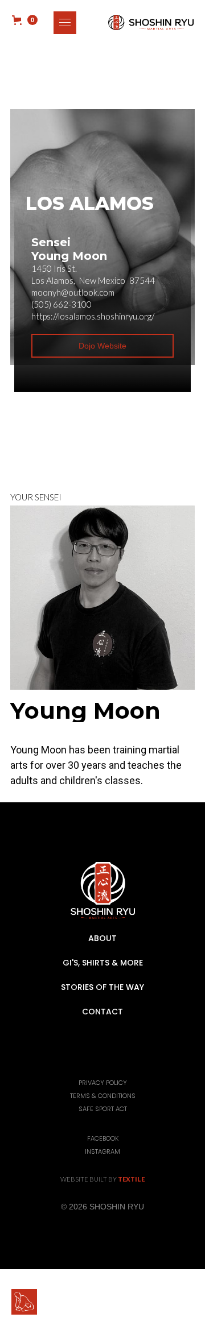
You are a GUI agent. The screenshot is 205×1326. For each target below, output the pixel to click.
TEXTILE (131, 1179)
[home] (148, 22)
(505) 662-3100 (61, 304)
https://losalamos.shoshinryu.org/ (92, 316)
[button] (65, 22)
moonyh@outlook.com (72, 292)
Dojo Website (102, 345)
